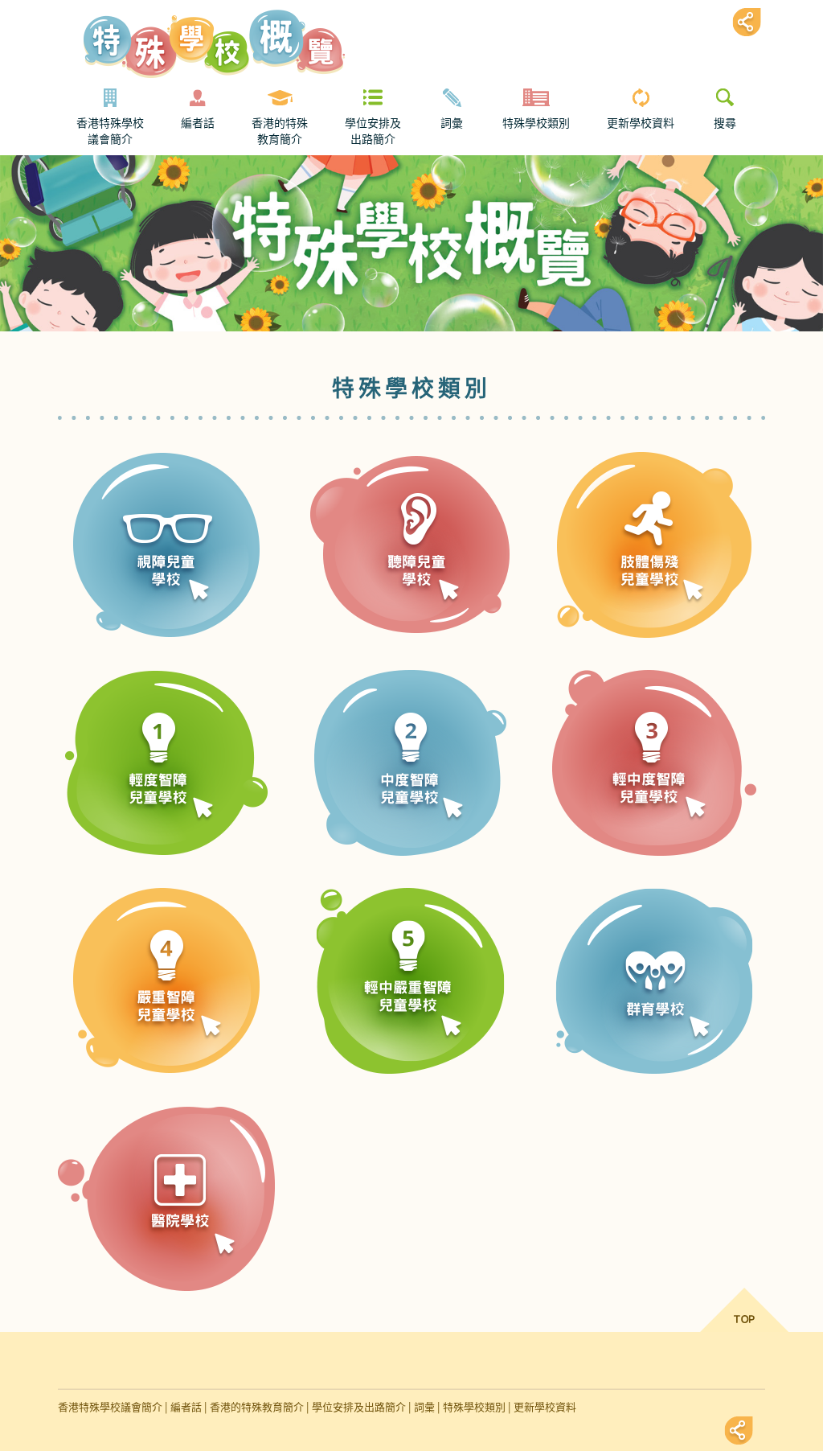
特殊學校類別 (536, 123)
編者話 (198, 123)
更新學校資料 (640, 123)
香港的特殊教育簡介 (280, 131)
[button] (167, 529)
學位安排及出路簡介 (373, 131)
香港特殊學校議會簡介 (110, 131)
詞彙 (451, 123)
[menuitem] (110, 117)
